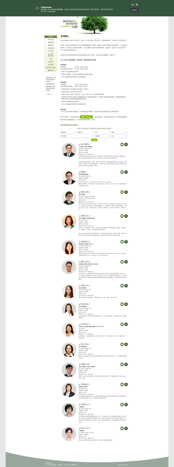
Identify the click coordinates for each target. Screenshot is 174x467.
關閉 (132, 5)
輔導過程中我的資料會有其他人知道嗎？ (50, 88)
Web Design (121, 465)
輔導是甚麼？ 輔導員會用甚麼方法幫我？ (51, 79)
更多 (50, 94)
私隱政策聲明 (49, 463)
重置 (94, 140)
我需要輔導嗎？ (50, 84)
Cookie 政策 (51, 11)
